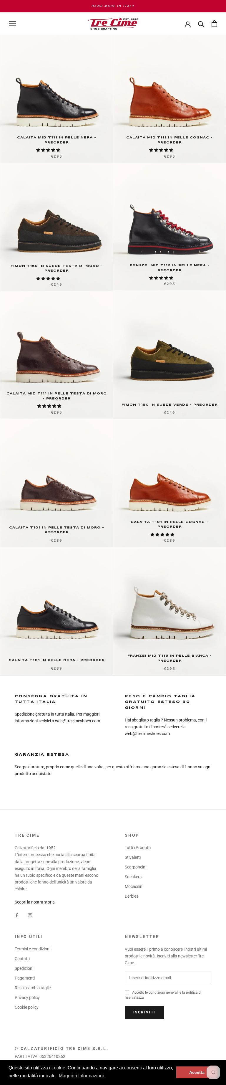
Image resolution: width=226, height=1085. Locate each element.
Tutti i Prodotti (138, 847)
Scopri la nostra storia (35, 902)
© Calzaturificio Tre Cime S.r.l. (62, 1048)
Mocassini (134, 886)
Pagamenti (25, 978)
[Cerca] (201, 24)
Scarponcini (135, 867)
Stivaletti (133, 857)
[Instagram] (30, 914)
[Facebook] (17, 914)
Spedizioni (24, 968)
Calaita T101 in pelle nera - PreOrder (57, 660)
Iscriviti (144, 1012)
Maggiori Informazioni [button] (81, 1075)
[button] (48, 150)
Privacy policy (27, 997)
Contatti (22, 958)
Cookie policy (27, 1007)
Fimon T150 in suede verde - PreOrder (170, 404)
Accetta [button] (197, 1072)
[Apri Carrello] (214, 23)
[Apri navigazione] (12, 23)
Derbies (131, 896)
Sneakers (133, 876)
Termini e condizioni (32, 949)
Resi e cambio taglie (33, 987)
